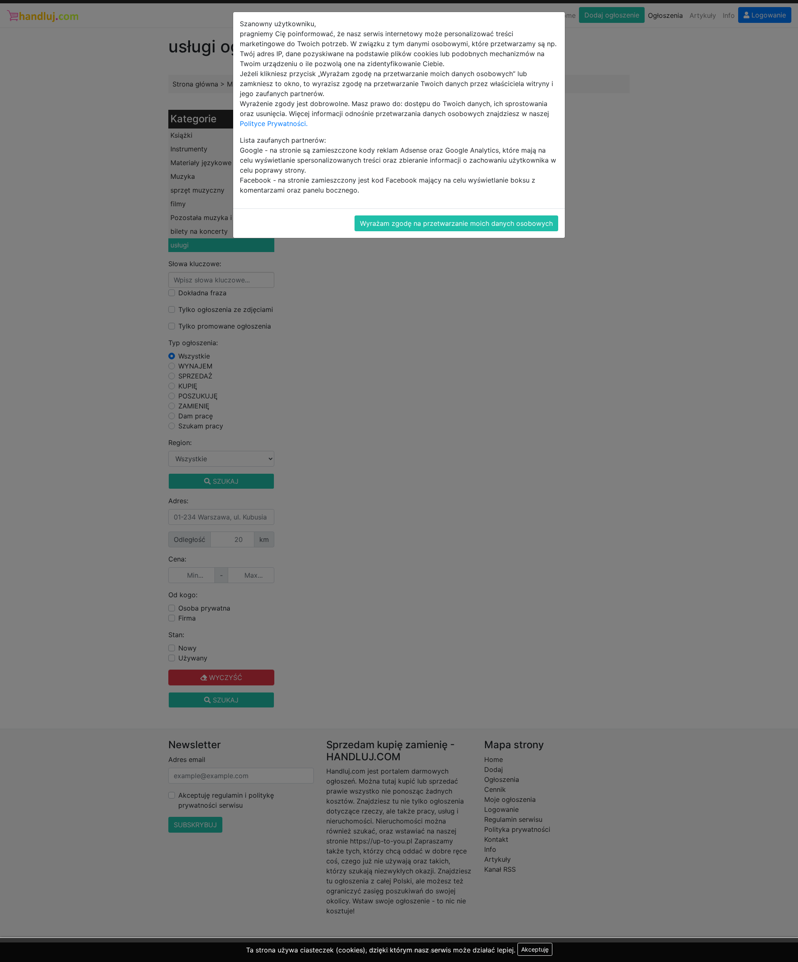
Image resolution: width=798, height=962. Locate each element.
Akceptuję (535, 949)
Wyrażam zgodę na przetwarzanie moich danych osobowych (456, 223)
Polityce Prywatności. (274, 123)
